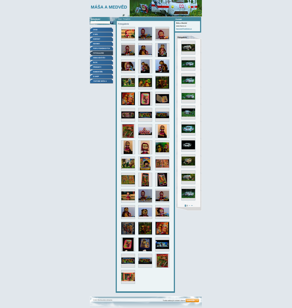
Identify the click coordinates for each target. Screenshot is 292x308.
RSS (198, 1)
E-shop (96, 76)
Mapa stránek (189, 1)
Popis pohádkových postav (101, 49)
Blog (95, 62)
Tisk (180, 1)
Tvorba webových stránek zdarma (174, 300)
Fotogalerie (98, 53)
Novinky (96, 44)
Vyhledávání (95, 19)
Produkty (97, 67)
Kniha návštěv (99, 58)
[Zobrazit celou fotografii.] (128, 34)
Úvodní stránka (171, 1)
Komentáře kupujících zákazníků (102, 72)
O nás (95, 34)
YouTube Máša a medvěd (100, 82)
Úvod (120, 19)
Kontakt (96, 39)
